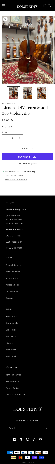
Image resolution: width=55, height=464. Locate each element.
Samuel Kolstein (13, 265)
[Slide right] (52, 93)
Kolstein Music (30, 463)
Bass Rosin (11, 349)
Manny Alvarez (13, 278)
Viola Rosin (11, 336)
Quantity (6, 132)
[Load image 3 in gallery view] (41, 93)
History (9, 343)
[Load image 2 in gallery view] (27, 93)
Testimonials (12, 323)
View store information (16, 179)
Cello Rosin (11, 329)
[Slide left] (3, 93)
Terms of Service (13, 374)
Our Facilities (12, 291)
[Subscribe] (46, 428)
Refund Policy (12, 381)
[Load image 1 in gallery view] (13, 93)
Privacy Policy (12, 388)
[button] (3, 5)
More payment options (27, 164)
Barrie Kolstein (13, 271)
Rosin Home (11, 316)
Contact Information (15, 394)
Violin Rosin (11, 356)
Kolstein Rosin (13, 284)
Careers (9, 298)
